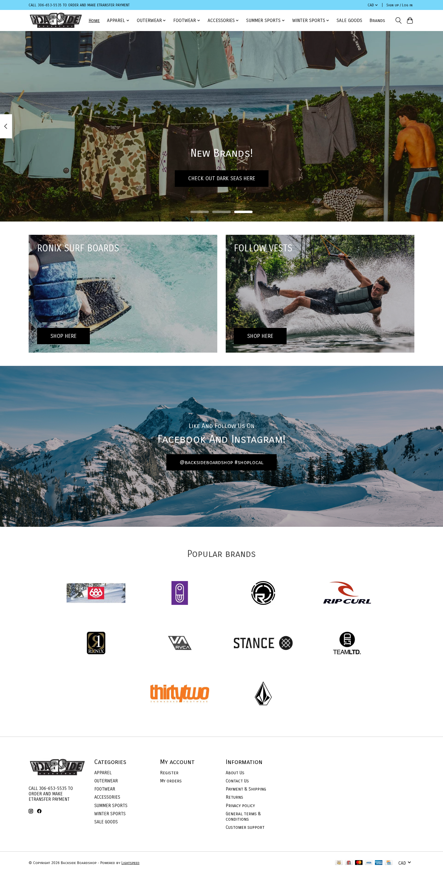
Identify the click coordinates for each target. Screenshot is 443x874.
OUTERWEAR (106, 781)
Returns (234, 797)
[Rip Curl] (347, 594)
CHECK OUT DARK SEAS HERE (221, 178)
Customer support (245, 827)
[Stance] (263, 644)
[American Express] (379, 863)
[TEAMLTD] (347, 644)
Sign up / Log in (399, 5)
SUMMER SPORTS (110, 805)
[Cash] (339, 863)
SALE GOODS (349, 20)
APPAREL (103, 772)
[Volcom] (263, 694)
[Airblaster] (179, 594)
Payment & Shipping (246, 789)
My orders (171, 781)
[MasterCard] (359, 863)
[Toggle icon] (398, 20)
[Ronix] (96, 644)
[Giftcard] (349, 863)
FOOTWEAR (104, 789)
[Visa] (369, 863)
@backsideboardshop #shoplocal (221, 462)
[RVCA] (179, 644)
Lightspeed (130, 863)
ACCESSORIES (107, 797)
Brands (377, 20)
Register (169, 772)
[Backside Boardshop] (56, 20)
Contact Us (237, 781)
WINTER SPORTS (110, 813)
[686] (96, 594)
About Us (235, 772)
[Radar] (263, 594)
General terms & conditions (243, 816)
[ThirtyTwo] (179, 694)
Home (94, 20)
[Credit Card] (388, 863)
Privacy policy (240, 805)
